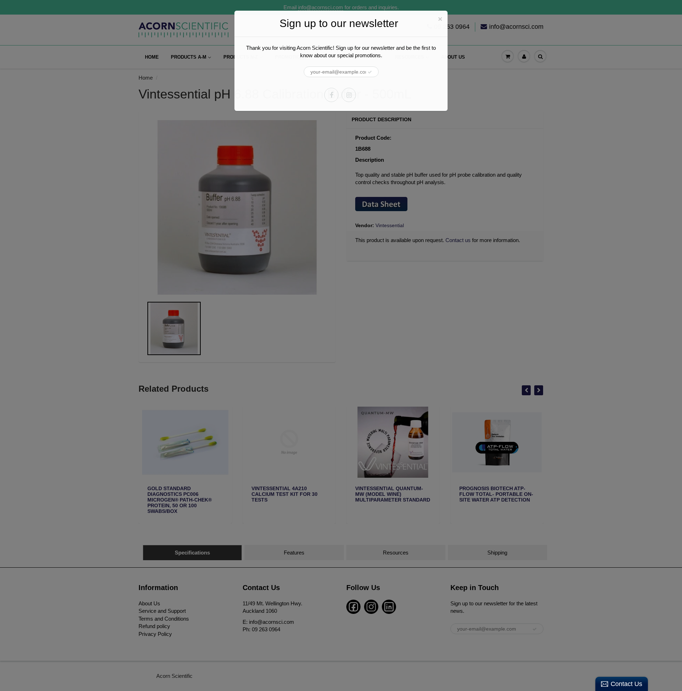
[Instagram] (349, 95)
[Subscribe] (369, 72)
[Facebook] (331, 95)
